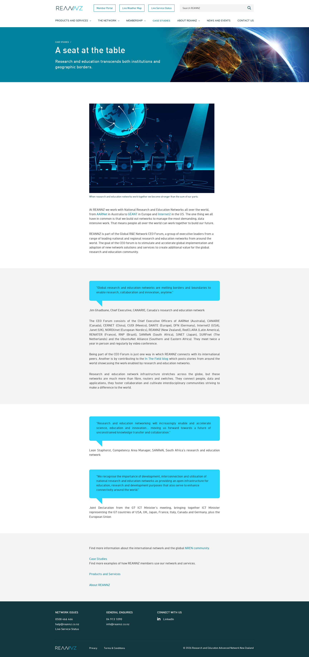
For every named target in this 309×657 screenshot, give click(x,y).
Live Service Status (161, 7)
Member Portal (105, 7)
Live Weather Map (132, 7)
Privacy (93, 647)
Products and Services (71, 20)
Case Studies (161, 20)
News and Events (218, 20)
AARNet (102, 214)
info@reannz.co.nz (117, 624)
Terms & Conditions (114, 647)
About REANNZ (187, 20)
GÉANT (133, 214)
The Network (107, 20)
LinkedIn (168, 619)
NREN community (197, 548)
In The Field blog (156, 358)
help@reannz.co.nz (67, 624)
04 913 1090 (114, 619)
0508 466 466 (64, 619)
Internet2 (164, 214)
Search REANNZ (191, 7)
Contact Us (245, 20)
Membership (134, 20)
